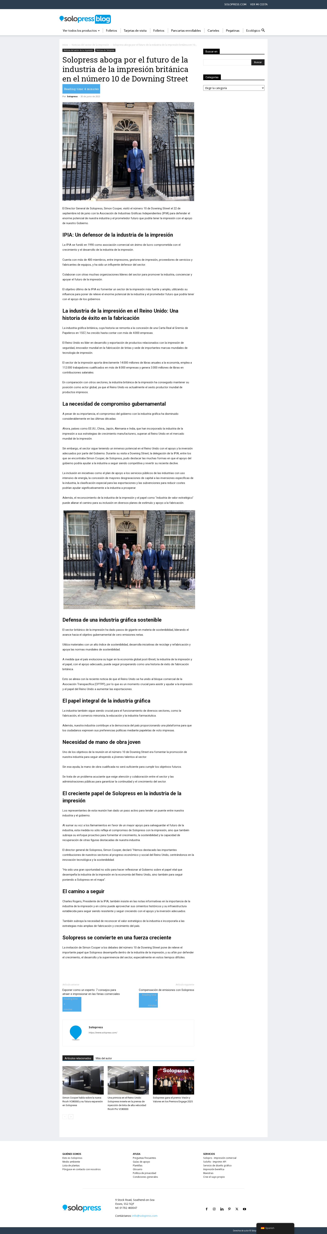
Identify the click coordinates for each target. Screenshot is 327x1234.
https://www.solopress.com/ (103, 1032)
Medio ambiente (71, 1161)
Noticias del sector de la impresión (90, 44)
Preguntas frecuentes (144, 1158)
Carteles (213, 30)
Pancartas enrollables (186, 30)
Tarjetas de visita (135, 30)
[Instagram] (214, 1204)
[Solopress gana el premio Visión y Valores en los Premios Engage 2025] (173, 1080)
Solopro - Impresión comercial (219, 1158)
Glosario (137, 1169)
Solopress (72, 96)
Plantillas (137, 1165)
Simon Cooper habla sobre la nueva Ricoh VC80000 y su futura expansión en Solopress (82, 1101)
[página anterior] (64, 1116)
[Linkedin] (221, 1204)
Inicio (65, 44)
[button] (263, 31)
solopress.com (235, 4)
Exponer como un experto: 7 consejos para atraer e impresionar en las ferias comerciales (91, 992)
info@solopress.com (144, 1216)
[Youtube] (244, 1204)
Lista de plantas (71, 1165)
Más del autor (104, 1058)
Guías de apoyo (141, 1161)
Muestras (208, 1173)
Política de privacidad (144, 1173)
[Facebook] (206, 1204)
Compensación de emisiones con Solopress (166, 990)
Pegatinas (232, 30)
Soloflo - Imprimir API (214, 1161)
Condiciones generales (145, 1176)
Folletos (111, 30)
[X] (237, 1204)
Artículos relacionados (78, 1058)
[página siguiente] (71, 1116)
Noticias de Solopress (105, 50)
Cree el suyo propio (214, 1176)
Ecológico (253, 30)
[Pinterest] (229, 1204)
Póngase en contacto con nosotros (81, 1169)
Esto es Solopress (72, 1158)
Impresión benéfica (213, 1169)
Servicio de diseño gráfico (217, 1165)
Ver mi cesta (259, 4)
